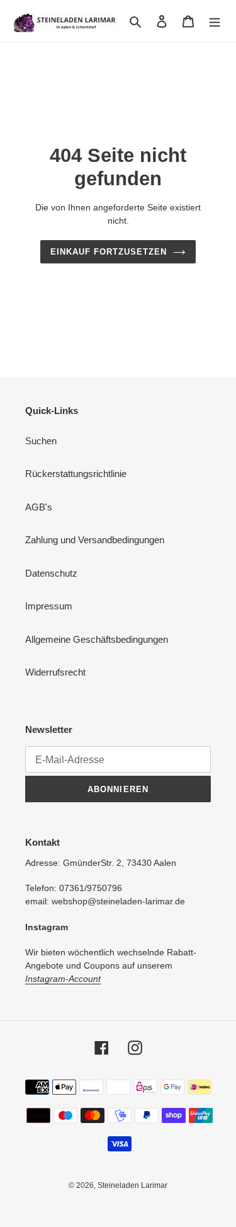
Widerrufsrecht (55, 672)
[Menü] (214, 21)
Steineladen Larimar (132, 1185)
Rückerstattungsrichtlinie (75, 473)
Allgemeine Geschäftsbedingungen (96, 639)
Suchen (41, 440)
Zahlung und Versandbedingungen (94, 539)
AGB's (38, 507)
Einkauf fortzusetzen (108, 251)
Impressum (48, 606)
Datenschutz (51, 573)
